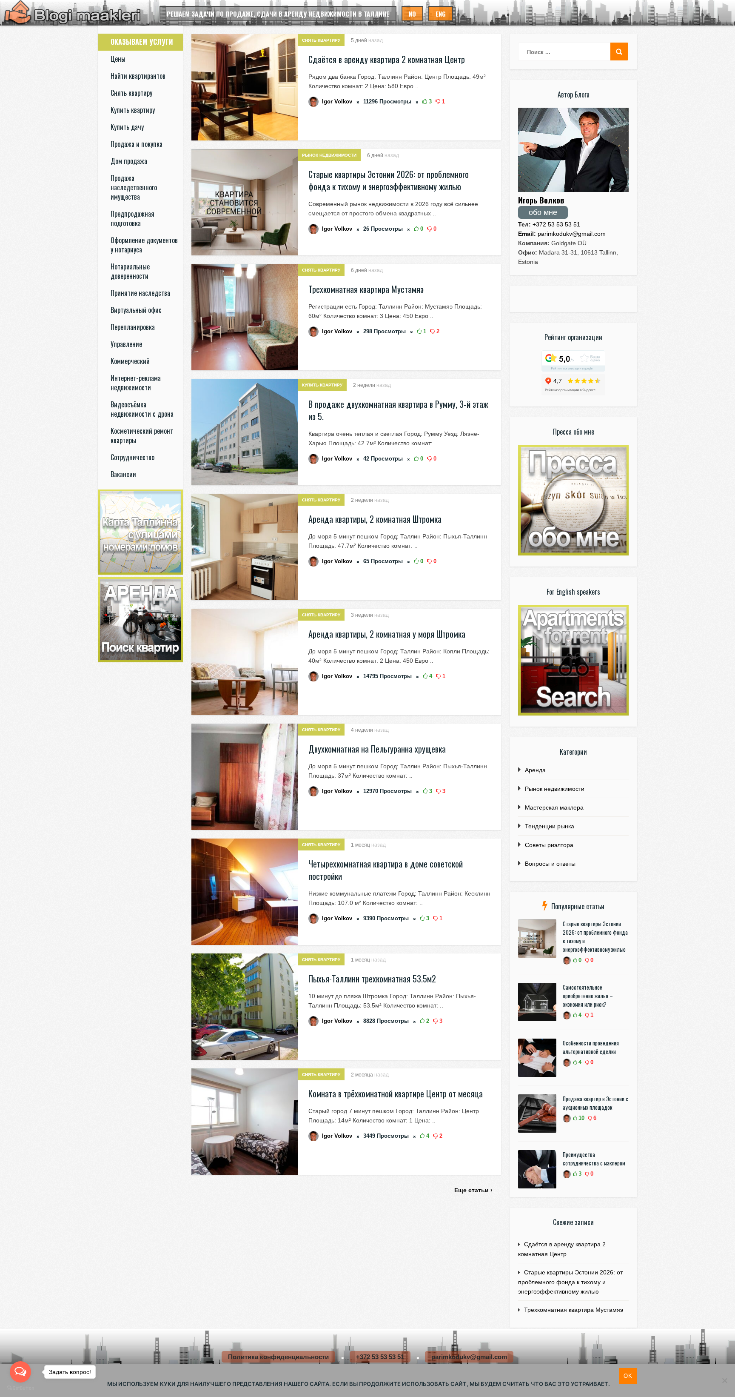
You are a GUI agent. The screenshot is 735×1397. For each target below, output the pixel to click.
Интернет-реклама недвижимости (136, 382)
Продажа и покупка (136, 144)
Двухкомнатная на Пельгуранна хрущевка (377, 748)
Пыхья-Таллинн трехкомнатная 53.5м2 (372, 978)
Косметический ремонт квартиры (142, 435)
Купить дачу (127, 127)
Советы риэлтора (549, 845)
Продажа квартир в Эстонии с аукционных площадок (595, 1102)
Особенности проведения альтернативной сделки (591, 1047)
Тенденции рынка (549, 826)
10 (580, 1118)
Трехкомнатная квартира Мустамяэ (366, 289)
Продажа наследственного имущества (134, 187)
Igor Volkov (337, 101)
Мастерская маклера (554, 807)
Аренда (535, 770)
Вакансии (123, 474)
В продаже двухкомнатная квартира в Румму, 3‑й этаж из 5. (398, 410)
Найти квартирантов (138, 76)
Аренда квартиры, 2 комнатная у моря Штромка (386, 633)
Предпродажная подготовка (132, 218)
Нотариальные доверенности (130, 271)
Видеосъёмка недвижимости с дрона (142, 409)
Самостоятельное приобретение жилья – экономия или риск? (588, 995)
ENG (441, 13)
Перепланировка (133, 327)
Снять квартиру (131, 93)
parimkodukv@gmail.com (562, 233)
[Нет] (724, 1380)
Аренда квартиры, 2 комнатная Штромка (375, 518)
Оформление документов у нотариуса (144, 245)
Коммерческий (130, 361)
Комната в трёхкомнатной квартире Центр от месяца (395, 1093)
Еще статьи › (473, 1190)
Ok (628, 1376)
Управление (126, 344)
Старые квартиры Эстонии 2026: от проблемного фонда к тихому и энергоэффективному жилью (388, 180)
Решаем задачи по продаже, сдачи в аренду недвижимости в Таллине (278, 13)
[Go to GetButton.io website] (20, 1388)
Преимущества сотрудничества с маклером (594, 1158)
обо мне (543, 212)
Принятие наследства (140, 293)
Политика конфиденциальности (278, 1356)
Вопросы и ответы (550, 863)
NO (412, 13)
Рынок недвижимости (329, 155)
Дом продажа (129, 161)
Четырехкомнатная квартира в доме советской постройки (385, 869)
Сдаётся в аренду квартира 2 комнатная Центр (386, 59)
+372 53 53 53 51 (549, 224)
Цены (118, 59)
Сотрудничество (132, 457)
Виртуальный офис (136, 310)
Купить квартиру (133, 110)
